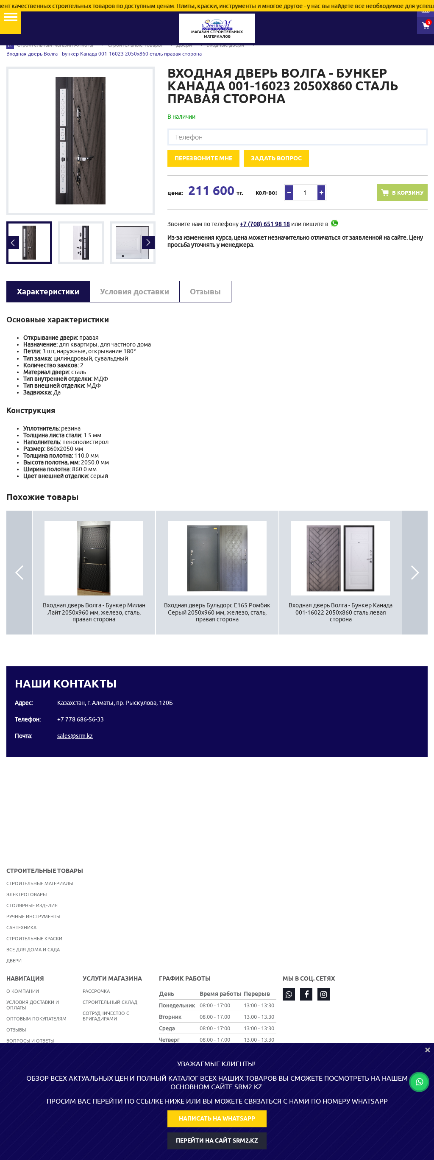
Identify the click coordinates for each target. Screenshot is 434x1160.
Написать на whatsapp (217, 1118)
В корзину (407, 192)
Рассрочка (96, 991)
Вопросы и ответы (30, 1040)
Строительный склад (110, 1002)
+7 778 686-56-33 (80, 719)
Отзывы (205, 291)
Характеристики (48, 291)
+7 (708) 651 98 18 (265, 224)
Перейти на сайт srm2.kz (217, 1140)
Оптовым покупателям (36, 1018)
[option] (80, 141)
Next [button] (148, 242)
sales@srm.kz (75, 735)
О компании (22, 991)
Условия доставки (134, 291)
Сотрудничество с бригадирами (106, 1015)
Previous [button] (12, 242)
